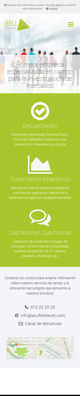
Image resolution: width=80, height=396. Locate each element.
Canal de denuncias (43, 323)
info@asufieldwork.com (43, 315)
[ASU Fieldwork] (17, 24)
